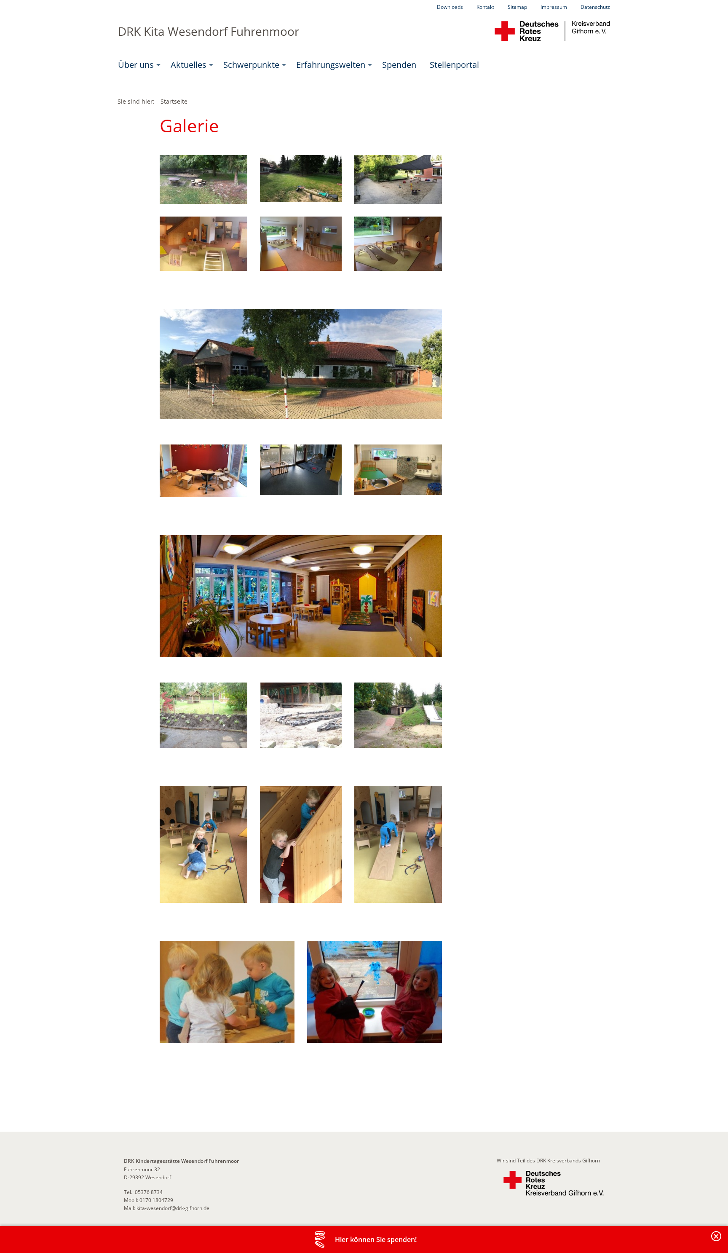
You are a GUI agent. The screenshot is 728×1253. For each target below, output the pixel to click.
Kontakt (485, 7)
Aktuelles (188, 64)
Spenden (399, 64)
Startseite (174, 101)
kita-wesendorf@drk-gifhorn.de (172, 1208)
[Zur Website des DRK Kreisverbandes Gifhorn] (553, 1183)
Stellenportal (454, 64)
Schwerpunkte (251, 64)
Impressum (554, 7)
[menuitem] (137, 65)
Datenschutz (595, 7)
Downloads (450, 7)
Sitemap (517, 7)
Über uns (136, 64)
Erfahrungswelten (330, 64)
